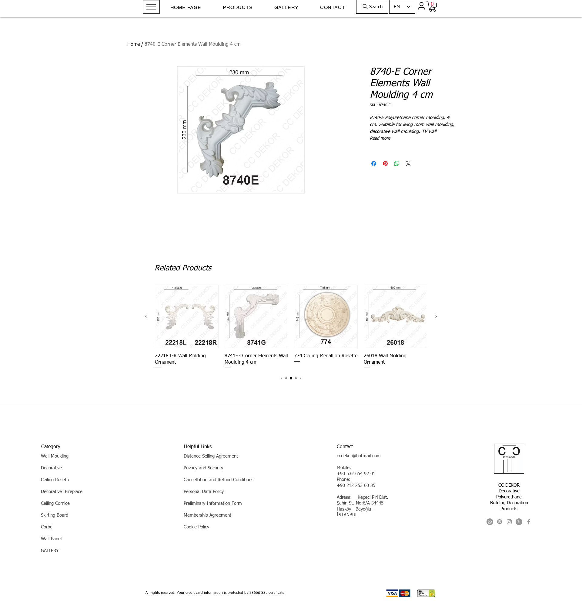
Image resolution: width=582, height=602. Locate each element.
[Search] (433, 8)
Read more (380, 138)
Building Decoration (509, 503)
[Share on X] (408, 163)
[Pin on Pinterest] (385, 163)
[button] (151, 7)
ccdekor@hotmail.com (359, 456)
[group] (291, 327)
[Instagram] (509, 521)
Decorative (509, 491)
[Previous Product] (146, 316)
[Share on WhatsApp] (396, 163)
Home (133, 44)
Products (508, 509)
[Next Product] (436, 316)
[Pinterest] (499, 521)
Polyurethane (509, 497)
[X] (519, 521)
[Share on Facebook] (373, 163)
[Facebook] (528, 521)
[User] (421, 6)
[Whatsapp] (490, 521)
